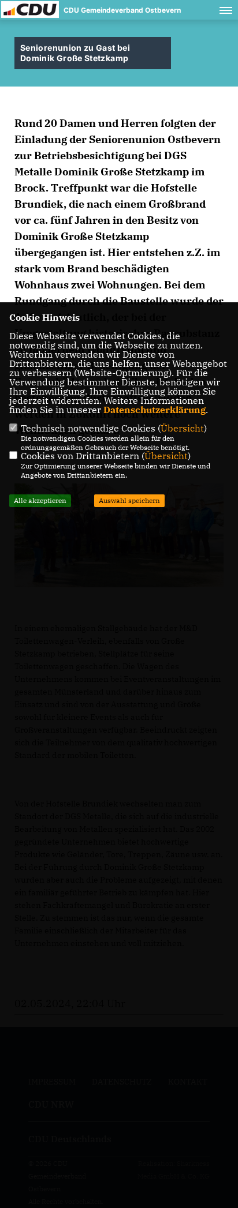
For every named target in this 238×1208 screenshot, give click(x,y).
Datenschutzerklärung (154, 409)
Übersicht (182, 428)
